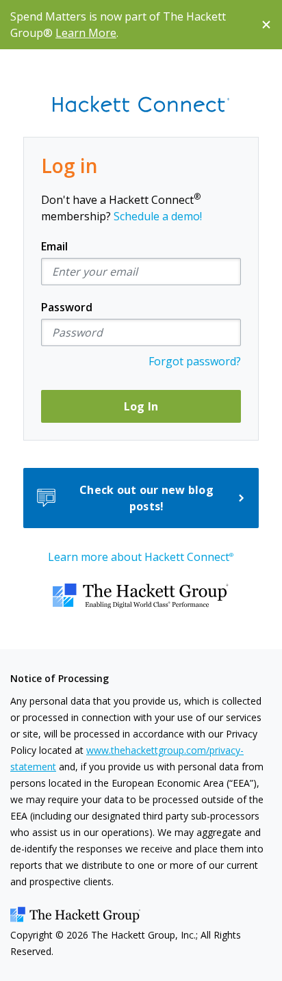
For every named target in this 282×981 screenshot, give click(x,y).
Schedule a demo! (158, 216)
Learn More (85, 32)
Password (66, 307)
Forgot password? (195, 361)
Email (54, 246)
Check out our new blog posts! (146, 498)
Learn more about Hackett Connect (140, 556)
